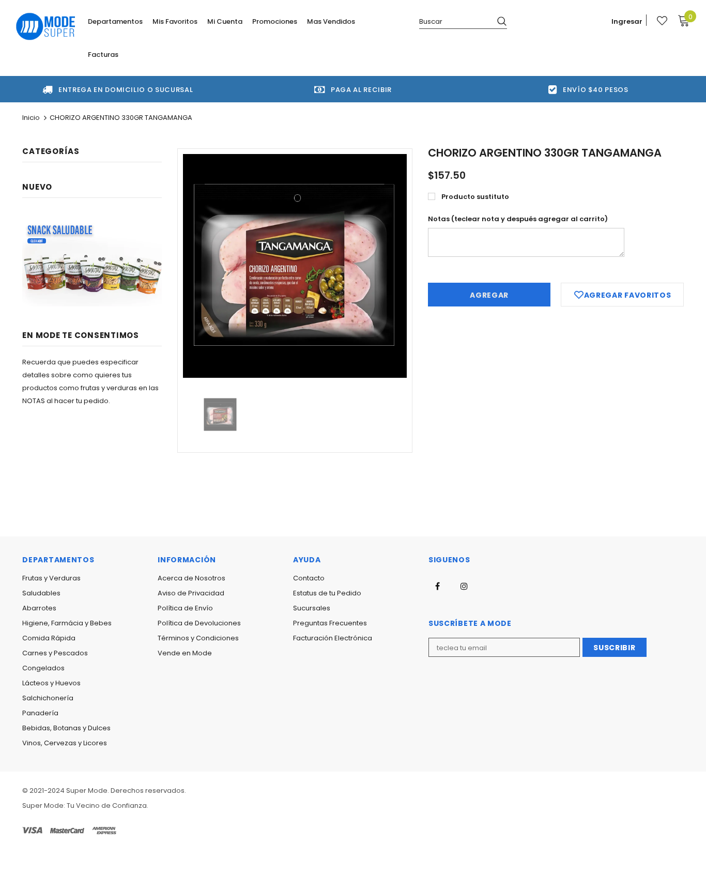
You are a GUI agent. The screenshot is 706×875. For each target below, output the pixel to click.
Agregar (489, 295)
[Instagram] (464, 585)
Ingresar (626, 21)
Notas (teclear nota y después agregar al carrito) (518, 219)
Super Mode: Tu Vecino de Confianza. (85, 805)
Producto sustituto (475, 197)
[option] (295, 266)
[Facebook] (437, 585)
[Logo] (46, 26)
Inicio (31, 117)
